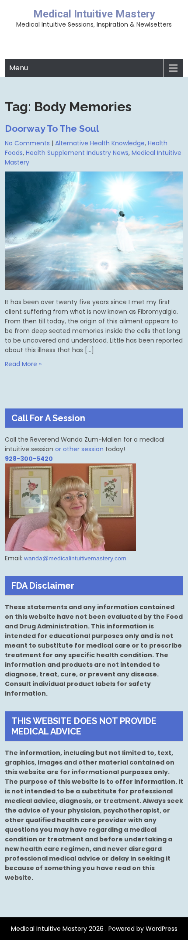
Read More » (23, 364)
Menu (18, 68)
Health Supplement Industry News (77, 152)
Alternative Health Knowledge (100, 143)
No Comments (27, 143)
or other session (79, 449)
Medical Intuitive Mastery (94, 14)
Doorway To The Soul (52, 128)
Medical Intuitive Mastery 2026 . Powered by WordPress (94, 928)
